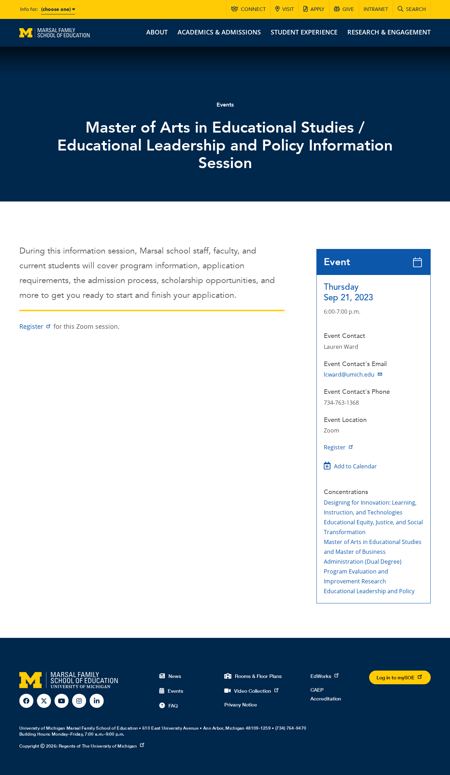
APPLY (317, 9)
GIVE (348, 9)
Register (335, 447)
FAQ (173, 706)
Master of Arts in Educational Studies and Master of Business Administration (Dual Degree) (373, 551)
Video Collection (252, 691)
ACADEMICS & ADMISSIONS (219, 32)
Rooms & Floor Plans (258, 676)
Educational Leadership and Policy (369, 591)
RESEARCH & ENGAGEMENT (389, 32)
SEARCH (416, 9)
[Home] (54, 32)
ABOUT (157, 32)
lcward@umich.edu (349, 374)
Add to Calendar (355, 466)
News (174, 676)
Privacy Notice (240, 704)
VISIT (288, 9)
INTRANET (376, 9)
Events (225, 105)
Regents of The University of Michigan (98, 746)
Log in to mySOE (395, 677)
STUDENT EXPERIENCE (304, 32)
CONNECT (253, 9)
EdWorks (320, 676)
